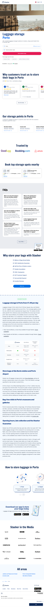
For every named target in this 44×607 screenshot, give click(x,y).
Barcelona (13, 588)
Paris (8, 588)
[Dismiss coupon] (42, 244)
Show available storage (22, 53)
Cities (6, 581)
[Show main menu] (41, 2)
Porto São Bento (29, 378)
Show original (29, 96)
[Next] (23, 494)
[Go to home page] (6, 2)
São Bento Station (6, 59)
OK (36, 604)
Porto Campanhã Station (29, 574)
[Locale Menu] (36, 2)
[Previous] (20, 494)
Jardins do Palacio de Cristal (24, 59)
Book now (22, 286)
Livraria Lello (14, 59)
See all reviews (21, 102)
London (4, 588)
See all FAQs (21, 241)
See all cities (25, 588)
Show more (6, 94)
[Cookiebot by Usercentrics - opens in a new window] (38, 593)
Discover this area (7, 130)
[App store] (25, 514)
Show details (39, 601)
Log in (38, 2)
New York (19, 588)
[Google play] (17, 514)
